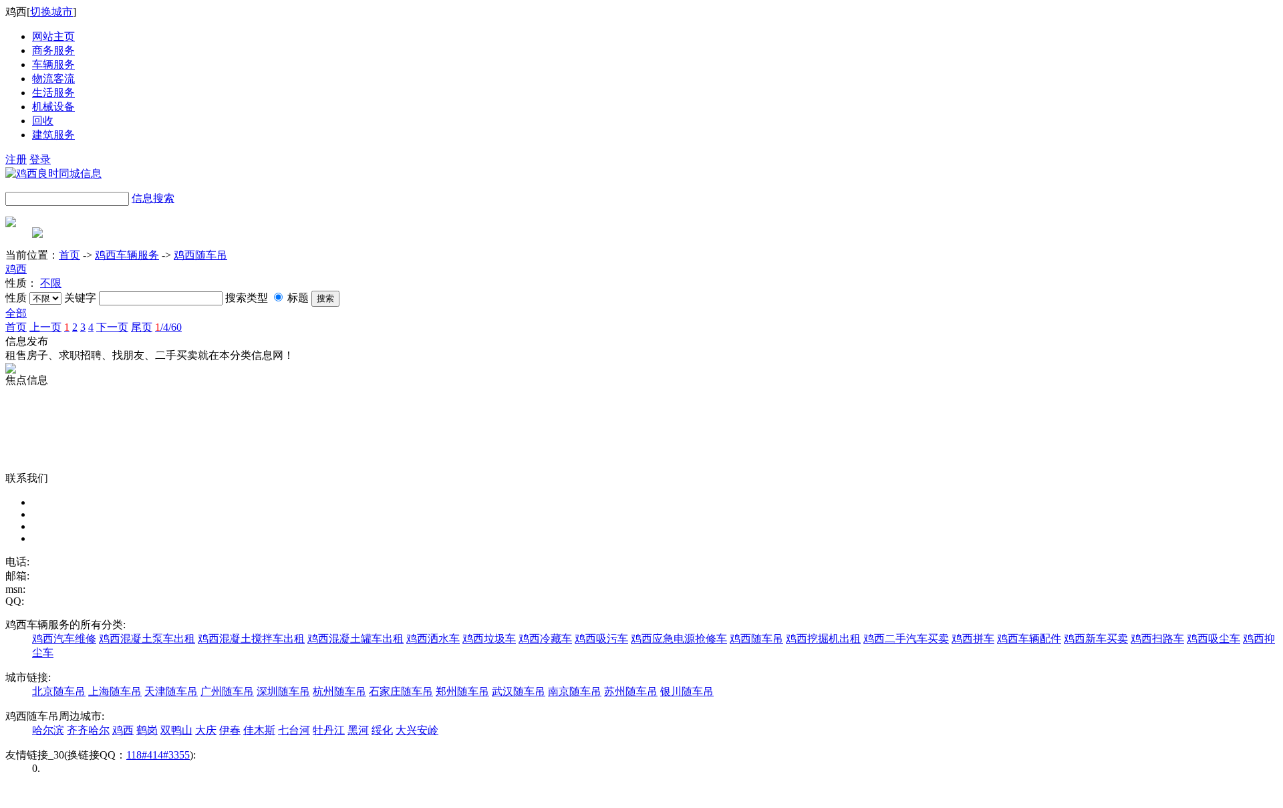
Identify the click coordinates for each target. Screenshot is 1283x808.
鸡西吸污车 (601, 638)
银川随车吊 (687, 691)
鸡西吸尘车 (1213, 638)
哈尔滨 (48, 730)
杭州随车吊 (339, 691)
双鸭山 (176, 730)
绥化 (382, 730)
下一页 (112, 327)
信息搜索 (153, 198)
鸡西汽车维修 (64, 638)
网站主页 (53, 36)
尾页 (141, 327)
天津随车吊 (171, 691)
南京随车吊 (574, 691)
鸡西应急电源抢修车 (679, 638)
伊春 (230, 730)
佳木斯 (259, 730)
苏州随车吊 (631, 691)
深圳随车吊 (283, 691)
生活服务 (53, 92)
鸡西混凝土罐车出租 (355, 638)
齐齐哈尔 (88, 730)
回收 (42, 120)
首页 (69, 255)
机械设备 (53, 106)
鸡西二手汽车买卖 (906, 638)
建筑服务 (53, 134)
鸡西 (16, 269)
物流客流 (53, 78)
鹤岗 (147, 730)
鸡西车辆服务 (127, 255)
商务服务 (53, 50)
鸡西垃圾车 (489, 638)
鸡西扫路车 (1157, 638)
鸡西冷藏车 (545, 638)
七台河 (294, 730)
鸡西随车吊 (200, 255)
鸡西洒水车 (433, 638)
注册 (16, 159)
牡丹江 (329, 730)
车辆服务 (53, 64)
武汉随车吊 (518, 691)
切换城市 (51, 11)
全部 (16, 313)
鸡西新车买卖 (1096, 638)
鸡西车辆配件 (1029, 638)
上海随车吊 (115, 691)
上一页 (45, 327)
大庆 (206, 730)
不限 (50, 283)
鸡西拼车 (973, 638)
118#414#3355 (158, 755)
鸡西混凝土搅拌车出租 (251, 638)
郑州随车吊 (462, 691)
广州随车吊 (227, 691)
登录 (40, 159)
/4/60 (168, 327)
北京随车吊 (59, 691)
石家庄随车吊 (401, 691)
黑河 (358, 730)
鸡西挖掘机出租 (823, 638)
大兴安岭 (417, 730)
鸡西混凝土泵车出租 (147, 638)
